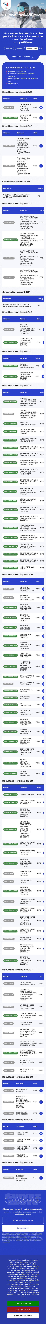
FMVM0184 (8, 414)
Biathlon (20, 48)
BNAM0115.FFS (10, 617)
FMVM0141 (8, 1023)
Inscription (23, 1228)
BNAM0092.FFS (10, 448)
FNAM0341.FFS (10, 423)
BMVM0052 (8, 1148)
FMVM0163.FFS (10, 636)
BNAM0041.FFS (10, 712)
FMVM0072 (8, 1033)
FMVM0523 (8, 1133)
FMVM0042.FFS (10, 546)
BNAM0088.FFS (10, 472)
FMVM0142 (8, 873)
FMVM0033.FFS (10, 741)
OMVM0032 (9, 166)
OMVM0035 (8, 258)
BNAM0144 (8, 589)
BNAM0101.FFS (10, 829)
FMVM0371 (8, 1090)
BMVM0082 (8, 948)
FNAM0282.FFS (10, 677)
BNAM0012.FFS (10, 763)
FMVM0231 (8, 994)
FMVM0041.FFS (10, 342)
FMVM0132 (8, 881)
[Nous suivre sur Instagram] (23, 1200)
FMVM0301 (8, 1113)
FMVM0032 (8, 1070)
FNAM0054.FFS (10, 910)
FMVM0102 (8, 1043)
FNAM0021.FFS (10, 731)
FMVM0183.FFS (10, 401)
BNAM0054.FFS (10, 509)
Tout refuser (23, 1309)
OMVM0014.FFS (10, 118)
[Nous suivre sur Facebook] (8, 1200)
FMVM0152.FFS (10, 431)
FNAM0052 (8, 920)
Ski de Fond (32, 48)
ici (8, 1242)
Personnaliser (23, 1316)
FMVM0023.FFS (10, 568)
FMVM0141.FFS (10, 440)
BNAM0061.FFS (10, 1053)
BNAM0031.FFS (10, 722)
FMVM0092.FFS (10, 691)
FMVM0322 (8, 1102)
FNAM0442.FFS (10, 802)
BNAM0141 (8, 597)
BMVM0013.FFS (10, 751)
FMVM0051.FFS (10, 376)
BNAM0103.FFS (10, 812)
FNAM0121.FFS (10, 501)
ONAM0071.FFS (10, 794)
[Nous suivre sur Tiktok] (30, 1200)
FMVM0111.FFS (10, 491)
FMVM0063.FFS (10, 366)
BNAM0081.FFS (10, 482)
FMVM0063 (8, 1062)
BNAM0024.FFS (10, 561)
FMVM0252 (8, 983)
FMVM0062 (8, 939)
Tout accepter (23, 1303)
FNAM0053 (8, 901)
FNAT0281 (8, 684)
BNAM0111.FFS (10, 627)
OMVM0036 (9, 146)
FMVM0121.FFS (10, 462)
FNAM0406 (8, 329)
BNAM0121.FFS (10, 607)
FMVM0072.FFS (10, 528)
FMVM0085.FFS (10, 697)
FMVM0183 (8, 1007)
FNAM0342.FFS (10, 844)
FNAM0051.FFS (10, 931)
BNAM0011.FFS (10, 773)
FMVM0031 (8, 1178)
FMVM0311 (8, 1156)
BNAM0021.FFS (10, 554)
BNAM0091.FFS (10, 455)
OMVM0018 (8, 107)
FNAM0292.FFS (10, 655)
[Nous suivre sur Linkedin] (38, 1200)
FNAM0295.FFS (10, 645)
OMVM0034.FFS (10, 239)
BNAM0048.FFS (10, 704)
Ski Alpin (9, 48)
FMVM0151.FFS (10, 666)
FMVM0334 (8, 1140)
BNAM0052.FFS (10, 518)
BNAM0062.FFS (10, 891)
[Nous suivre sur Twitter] (16, 1200)
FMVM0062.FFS (10, 537)
